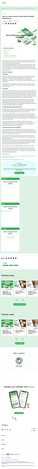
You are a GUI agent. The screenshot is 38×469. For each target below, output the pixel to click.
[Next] (23, 300)
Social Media (8, 457)
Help (3, 448)
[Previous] (17, 300)
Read (3, 439)
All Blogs (3, 8)
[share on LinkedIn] (11, 23)
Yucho (16, 265)
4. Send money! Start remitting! (9, 56)
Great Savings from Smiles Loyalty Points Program (13, 159)
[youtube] (10, 429)
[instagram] (7, 429)
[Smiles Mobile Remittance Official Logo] (4, 3)
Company (4, 444)
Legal (3, 457)
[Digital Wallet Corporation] (13, 454)
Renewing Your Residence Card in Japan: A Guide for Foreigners (32, 293)
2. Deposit (5, 53)
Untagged (23, 289)
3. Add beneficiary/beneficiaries (10, 55)
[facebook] (2, 429)
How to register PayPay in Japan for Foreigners (20, 292)
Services (3, 435)
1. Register (5, 51)
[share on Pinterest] (8, 23)
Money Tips (8, 8)
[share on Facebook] (6, 23)
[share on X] (13, 23)
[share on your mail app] (15, 23)
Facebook (18, 150)
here (8, 79)
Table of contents (6, 50)
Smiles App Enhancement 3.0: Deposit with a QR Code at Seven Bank (7, 293)
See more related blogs (19, 304)
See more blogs (19, 343)
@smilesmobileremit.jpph (6, 211)
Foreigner (5, 265)
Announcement (9, 289)
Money (11, 265)
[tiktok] (4, 429)
